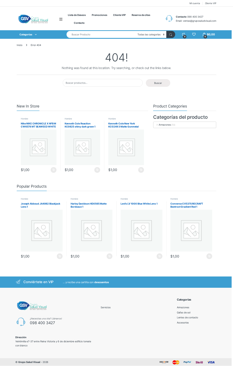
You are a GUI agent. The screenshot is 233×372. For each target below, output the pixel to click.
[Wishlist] (194, 34)
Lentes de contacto (187, 317)
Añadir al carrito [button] (52, 170)
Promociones (99, 14)
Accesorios (183, 322)
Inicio (19, 45)
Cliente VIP (210, 3)
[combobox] (101, 34)
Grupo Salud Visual (29, 362)
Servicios (106, 307)
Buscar (158, 83)
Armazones (165, 124)
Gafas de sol (183, 312)
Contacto (79, 22)
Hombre (24, 118)
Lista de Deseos (77, 14)
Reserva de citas (141, 14)
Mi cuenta (195, 3)
